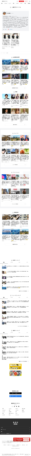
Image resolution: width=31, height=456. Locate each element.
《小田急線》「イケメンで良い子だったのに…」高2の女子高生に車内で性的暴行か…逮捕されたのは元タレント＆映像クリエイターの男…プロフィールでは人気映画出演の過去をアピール (6, 158)
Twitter (5, 29)
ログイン (26, 1)
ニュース (10, 3)
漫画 (25, 3)
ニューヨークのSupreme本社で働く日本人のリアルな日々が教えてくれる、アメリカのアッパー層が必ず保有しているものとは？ (6, 197)
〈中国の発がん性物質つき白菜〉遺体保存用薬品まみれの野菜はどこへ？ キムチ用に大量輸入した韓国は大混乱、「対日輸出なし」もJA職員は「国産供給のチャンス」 (24, 157)
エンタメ (21, 3)
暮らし (20, 114)
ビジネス (17, 3)
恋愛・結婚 (23, 408)
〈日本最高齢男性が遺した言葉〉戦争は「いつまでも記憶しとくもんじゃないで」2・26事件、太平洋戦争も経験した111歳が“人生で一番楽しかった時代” (15, 117)
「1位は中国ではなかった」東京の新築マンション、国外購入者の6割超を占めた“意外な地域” (6, 237)
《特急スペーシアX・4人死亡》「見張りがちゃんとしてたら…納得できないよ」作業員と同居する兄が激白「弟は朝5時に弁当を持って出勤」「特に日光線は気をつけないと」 (18, 322)
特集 (13, 3)
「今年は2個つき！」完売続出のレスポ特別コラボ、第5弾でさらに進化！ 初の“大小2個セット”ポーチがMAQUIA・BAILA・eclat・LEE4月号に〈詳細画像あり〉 (15, 183)
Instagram (10, 29)
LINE (18, 406)
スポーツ (17, 408)
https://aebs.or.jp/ (9, 442)
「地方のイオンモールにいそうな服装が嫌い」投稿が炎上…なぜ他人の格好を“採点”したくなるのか (6, 182)
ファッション (3, 180)
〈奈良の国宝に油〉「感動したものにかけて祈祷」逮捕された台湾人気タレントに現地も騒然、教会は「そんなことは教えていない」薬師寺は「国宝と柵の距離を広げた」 (15, 157)
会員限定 (29, 3)
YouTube (16, 406)
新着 (1, 3)
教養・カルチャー (22, 79)
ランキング (5, 3)
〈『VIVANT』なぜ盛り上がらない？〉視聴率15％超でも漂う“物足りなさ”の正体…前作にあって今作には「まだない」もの (6, 102)
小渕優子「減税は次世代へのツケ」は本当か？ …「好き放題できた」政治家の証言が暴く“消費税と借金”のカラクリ (15, 82)
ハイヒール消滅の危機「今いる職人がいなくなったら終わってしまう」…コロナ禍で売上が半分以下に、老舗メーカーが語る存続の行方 (24, 183)
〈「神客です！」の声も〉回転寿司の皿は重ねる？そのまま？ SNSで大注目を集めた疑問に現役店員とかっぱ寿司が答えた (15, 223)
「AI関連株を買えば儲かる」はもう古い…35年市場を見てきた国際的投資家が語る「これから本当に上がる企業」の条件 (24, 82)
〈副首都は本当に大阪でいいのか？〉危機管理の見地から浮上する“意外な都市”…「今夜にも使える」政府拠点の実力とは (15, 68)
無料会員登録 (21, 1)
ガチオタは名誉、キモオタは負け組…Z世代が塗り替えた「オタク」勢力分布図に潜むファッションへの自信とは (24, 197)
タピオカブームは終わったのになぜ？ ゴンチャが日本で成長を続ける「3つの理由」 (6, 82)
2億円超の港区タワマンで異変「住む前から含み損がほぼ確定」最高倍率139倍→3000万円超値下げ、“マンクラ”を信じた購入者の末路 (6, 68)
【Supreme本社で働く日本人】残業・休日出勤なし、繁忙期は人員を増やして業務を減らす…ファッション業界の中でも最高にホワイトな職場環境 (15, 197)
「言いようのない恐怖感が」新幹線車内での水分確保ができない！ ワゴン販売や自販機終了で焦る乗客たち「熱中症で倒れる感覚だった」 (6, 144)
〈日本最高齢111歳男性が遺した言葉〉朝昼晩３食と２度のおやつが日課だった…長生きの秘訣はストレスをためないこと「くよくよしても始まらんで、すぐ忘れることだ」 (24, 118)
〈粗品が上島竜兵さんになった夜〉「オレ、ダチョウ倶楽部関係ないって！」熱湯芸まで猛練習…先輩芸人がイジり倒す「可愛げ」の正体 (6, 117)
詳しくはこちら (26, 454)
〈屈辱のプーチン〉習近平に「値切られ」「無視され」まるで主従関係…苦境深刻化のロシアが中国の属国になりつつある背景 (24, 68)
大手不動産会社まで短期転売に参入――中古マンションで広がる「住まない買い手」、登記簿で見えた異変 (24, 222)
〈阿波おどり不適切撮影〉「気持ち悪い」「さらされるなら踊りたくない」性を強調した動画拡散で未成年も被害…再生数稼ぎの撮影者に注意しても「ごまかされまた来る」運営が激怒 (18, 317)
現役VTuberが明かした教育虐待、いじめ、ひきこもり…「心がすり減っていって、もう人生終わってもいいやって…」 (24, 102)
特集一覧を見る (15, 124)
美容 (16, 411)
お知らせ (23, 411)
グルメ (11, 220)
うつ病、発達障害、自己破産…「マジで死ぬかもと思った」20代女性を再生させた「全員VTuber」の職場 (15, 102)
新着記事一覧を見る (15, 244)
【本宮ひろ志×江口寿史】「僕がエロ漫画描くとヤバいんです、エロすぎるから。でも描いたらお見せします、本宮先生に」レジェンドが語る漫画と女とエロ (6, 42)
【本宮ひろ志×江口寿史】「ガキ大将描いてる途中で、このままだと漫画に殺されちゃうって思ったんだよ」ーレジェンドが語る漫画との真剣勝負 (15, 42)
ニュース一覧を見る (15, 164)
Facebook (14, 406)
